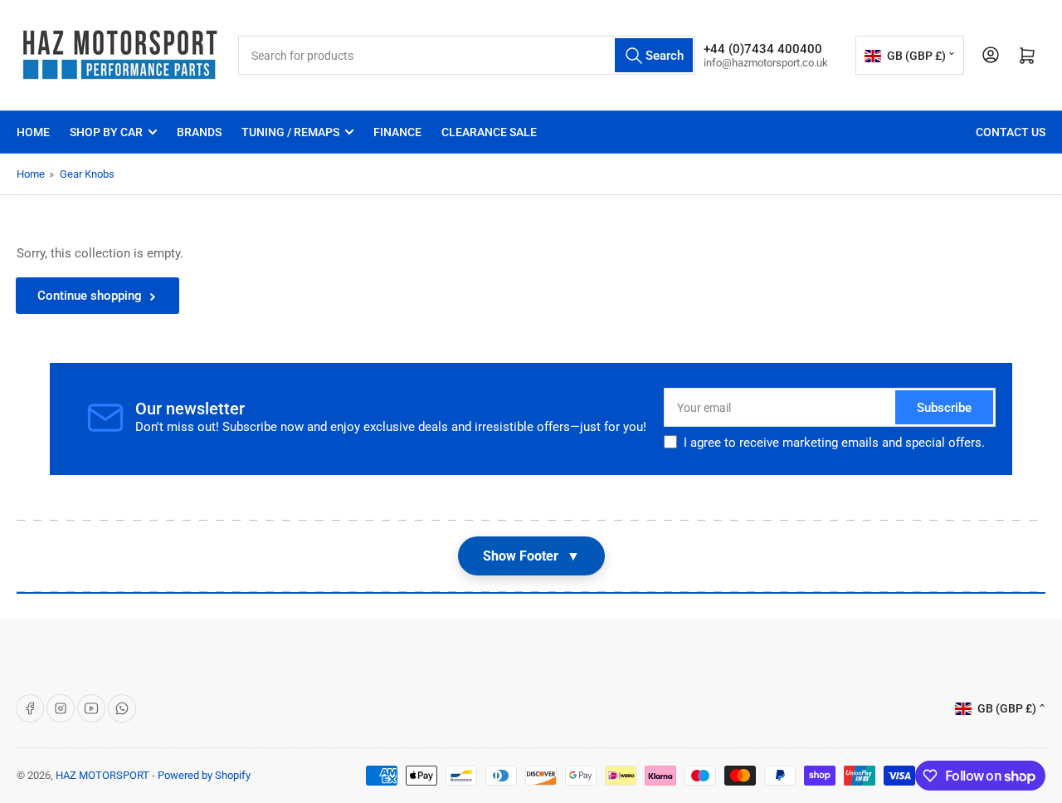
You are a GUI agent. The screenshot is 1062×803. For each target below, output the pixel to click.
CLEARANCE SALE (489, 132)
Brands (199, 132)
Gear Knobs (87, 174)
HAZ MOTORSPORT (102, 775)
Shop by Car (106, 132)
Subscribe (944, 407)
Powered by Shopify (204, 775)
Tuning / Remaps (290, 132)
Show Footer (531, 556)
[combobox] (466, 55)
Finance (397, 132)
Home (33, 132)
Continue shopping (89, 295)
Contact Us (1010, 132)
